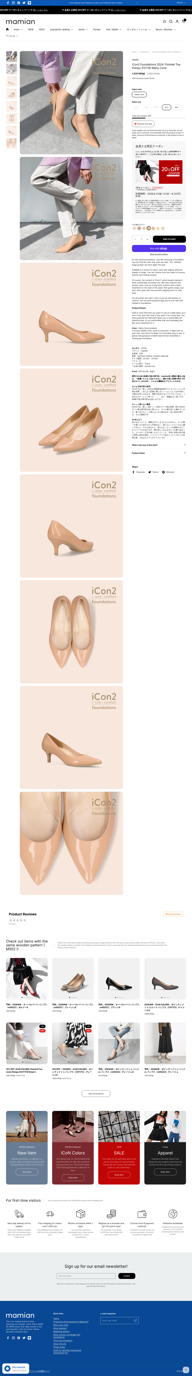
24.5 (176, 107)
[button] (171, 21)
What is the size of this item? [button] (145, 445)
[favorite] (164, 21)
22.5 (136, 107)
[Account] (177, 21)
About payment (60, 1328)
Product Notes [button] (138, 453)
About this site (59, 1344)
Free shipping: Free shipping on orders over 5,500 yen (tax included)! (96, 3)
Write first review (173, 914)
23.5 (156, 107)
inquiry (56, 1318)
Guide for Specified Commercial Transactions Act (67, 1351)
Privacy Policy (59, 1347)
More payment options (159, 254)
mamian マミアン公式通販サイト (36, 1371)
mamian (135, 59)
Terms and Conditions (62, 1340)
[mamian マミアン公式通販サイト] (20, 21)
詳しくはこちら (32, 10)
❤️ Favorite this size (143, 124)
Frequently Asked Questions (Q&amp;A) (70, 1322)
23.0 (146, 107)
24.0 (166, 107)
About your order (60, 1325)
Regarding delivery (61, 1331)
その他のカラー (138, 225)
